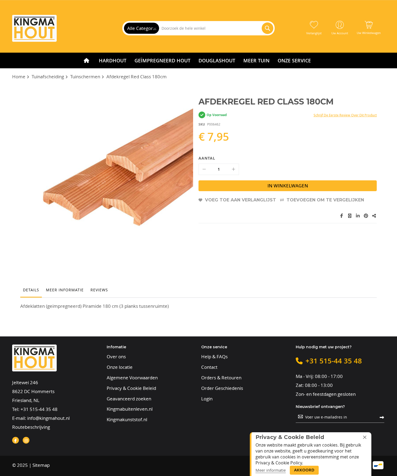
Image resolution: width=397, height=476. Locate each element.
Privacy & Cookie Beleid (131, 388)
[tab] (31, 291)
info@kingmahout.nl (48, 418)
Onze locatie (120, 367)
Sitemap (41, 465)
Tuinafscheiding (48, 76)
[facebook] (15, 440)
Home (18, 76)
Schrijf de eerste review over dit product (345, 115)
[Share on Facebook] (341, 215)
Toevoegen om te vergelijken (325, 199)
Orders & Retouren (221, 378)
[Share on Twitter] (349, 215)
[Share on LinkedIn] (358, 215)
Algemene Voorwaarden (132, 378)
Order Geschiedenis (222, 388)
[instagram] (26, 440)
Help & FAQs (214, 357)
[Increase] (233, 169)
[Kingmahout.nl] (34, 28)
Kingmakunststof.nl (127, 420)
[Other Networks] (374, 215)
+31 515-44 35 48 (39, 409)
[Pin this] (366, 215)
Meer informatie (65, 289)
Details (31, 289)
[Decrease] (204, 169)
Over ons (116, 357)
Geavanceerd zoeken (129, 399)
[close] (365, 437)
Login (207, 399)
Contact (209, 367)
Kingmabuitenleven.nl (130, 409)
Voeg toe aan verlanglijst (240, 199)
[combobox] (216, 28)
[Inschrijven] (382, 417)
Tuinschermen (85, 76)
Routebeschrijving (31, 427)
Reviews (99, 289)
